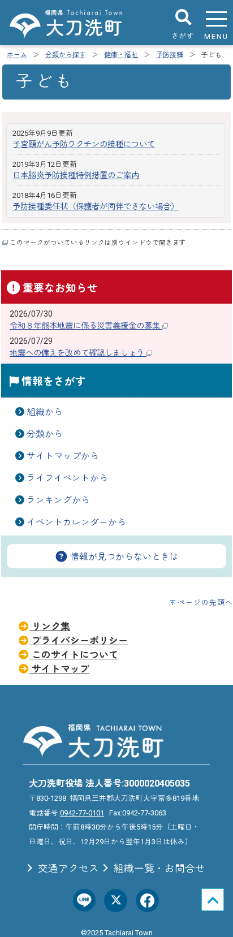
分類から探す (65, 55)
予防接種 (169, 55)
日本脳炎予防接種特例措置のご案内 (75, 175)
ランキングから (58, 500)
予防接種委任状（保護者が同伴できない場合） (95, 206)
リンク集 (49, 626)
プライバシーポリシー (78, 640)
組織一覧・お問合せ (158, 868)
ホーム (17, 55)
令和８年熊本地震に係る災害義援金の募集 (86, 326)
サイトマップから (63, 456)
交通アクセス (67, 868)
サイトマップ (59, 669)
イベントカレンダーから (76, 522)
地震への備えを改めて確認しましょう (78, 353)
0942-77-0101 (82, 813)
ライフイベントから (67, 478)
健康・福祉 (121, 55)
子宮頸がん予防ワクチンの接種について (83, 144)
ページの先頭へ (205, 602)
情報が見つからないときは (123, 556)
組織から (45, 412)
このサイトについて (73, 654)
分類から (45, 434)
